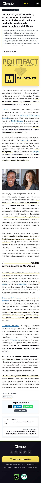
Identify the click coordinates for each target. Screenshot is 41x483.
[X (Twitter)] (20, 452)
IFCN (6, 110)
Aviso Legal (7, 467)
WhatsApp (29, 406)
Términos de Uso (32, 467)
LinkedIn (18, 406)
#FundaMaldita (14, 340)
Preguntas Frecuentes (13, 464)
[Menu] (37, 3)
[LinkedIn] (25, 452)
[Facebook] (11, 452)
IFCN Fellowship (17, 121)
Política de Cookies (19, 467)
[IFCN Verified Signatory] (16, 477)
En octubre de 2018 (10, 326)
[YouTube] (29, 452)
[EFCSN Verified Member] (24, 477)
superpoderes (22, 284)
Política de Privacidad (28, 464)
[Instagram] (16, 452)
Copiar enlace (21, 410)
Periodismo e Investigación (10, 10)
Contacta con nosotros (22, 459)
